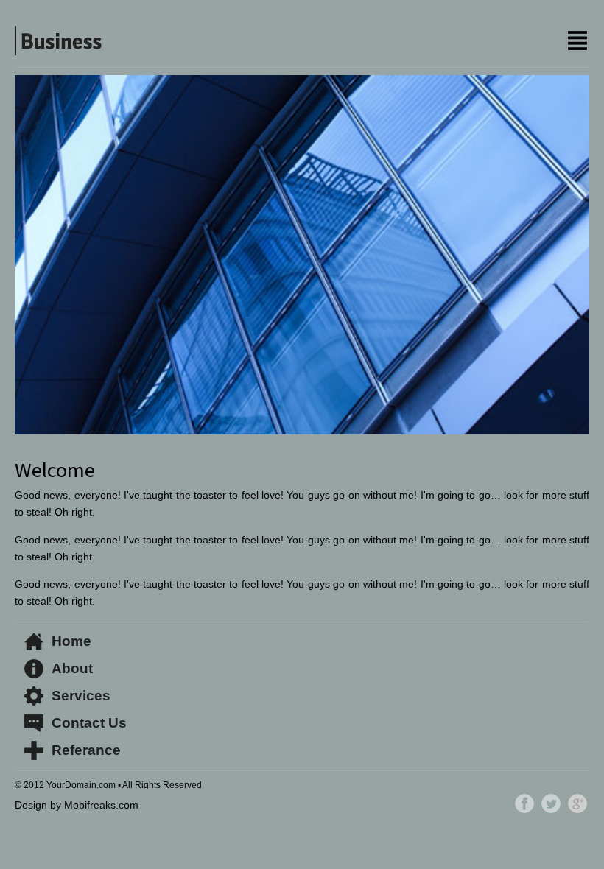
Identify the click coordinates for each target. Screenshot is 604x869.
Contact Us (89, 723)
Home (71, 641)
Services (81, 695)
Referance (86, 750)
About (72, 668)
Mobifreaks (90, 805)
